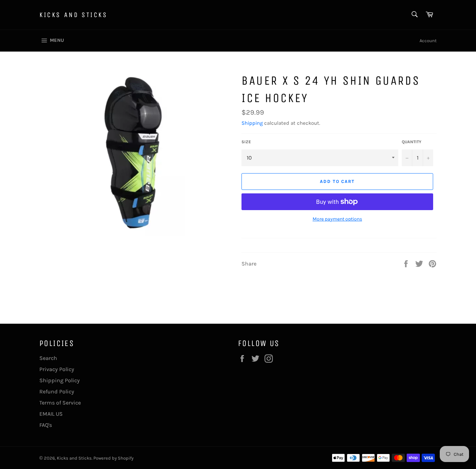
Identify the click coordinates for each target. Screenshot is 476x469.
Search (48, 358)
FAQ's (45, 425)
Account (428, 40)
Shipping (252, 123)
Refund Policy (56, 391)
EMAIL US (51, 413)
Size (246, 141)
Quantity (411, 141)
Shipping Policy (59, 380)
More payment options (337, 219)
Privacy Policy (56, 369)
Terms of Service (60, 402)
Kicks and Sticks (73, 15)
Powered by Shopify (113, 458)
